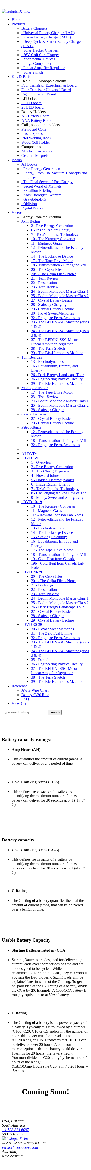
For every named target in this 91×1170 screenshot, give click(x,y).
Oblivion (29, 204)
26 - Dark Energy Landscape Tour (57, 375)
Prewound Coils (33, 129)
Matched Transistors (36, 151)
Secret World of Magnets (41, 186)
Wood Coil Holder (35, 142)
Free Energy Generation (40, 169)
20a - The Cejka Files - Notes (53, 274)
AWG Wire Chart (34, 690)
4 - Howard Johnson (46, 475)
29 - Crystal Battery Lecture (52, 309)
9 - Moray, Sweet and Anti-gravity (57, 497)
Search (55, 712)
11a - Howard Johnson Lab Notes (57, 515)
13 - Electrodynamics (47, 361)
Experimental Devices (38, 59)
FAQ (25, 699)
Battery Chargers (34, 28)
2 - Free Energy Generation (52, 226)
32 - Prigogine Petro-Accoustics (55, 318)
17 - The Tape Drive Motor (52, 261)
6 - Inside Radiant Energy (50, 230)
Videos (17, 212)
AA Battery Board (35, 116)
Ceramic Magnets (34, 155)
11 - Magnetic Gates (46, 243)
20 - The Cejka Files (46, 269)
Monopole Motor (34, 388)
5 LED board (31, 103)
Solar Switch (32, 72)
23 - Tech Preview (45, 594)
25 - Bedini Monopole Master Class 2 (60, 296)
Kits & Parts (21, 77)
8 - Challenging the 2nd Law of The (58, 493)
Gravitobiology (34, 199)
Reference (19, 686)
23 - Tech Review (44, 287)
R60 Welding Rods (36, 138)
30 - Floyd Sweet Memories (52, 313)
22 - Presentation (44, 283)
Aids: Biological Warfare (41, 195)
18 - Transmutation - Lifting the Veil (58, 265)
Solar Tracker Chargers (40, 50)
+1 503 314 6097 (15, 1130)
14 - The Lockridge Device (52, 256)
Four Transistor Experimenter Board (49, 85)
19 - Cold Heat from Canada (53, 559)
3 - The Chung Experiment (51, 471)
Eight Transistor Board (38, 94)
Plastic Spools (32, 134)
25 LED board (32, 107)
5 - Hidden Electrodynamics (52, 480)
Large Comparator (36, 63)
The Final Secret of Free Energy (47, 182)
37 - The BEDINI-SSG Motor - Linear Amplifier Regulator (55, 342)
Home (16, 20)
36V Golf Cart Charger (40, 55)
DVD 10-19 (31, 502)
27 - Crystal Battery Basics (51, 300)
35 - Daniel (39, 660)
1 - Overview (41, 462)
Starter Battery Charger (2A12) (46, 37)
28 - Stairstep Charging (48, 304)
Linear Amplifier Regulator (43, 68)
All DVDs (29, 454)
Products (18, 24)
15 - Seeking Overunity (49, 537)
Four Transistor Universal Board (46, 90)
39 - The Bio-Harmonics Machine (57, 353)
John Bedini (30, 221)
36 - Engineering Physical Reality (57, 379)
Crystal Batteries (34, 414)
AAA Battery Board (36, 120)
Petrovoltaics (31, 427)
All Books (29, 164)
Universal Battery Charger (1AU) (48, 33)
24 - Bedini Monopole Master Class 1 (60, 291)
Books (17, 160)
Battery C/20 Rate (35, 695)
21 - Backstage (42, 585)
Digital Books (32, 208)
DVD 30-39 (31, 625)
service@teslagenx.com (20, 1147)
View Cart (20, 703)
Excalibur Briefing (36, 191)
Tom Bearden (31, 357)
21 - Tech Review (44, 278)
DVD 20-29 (31, 572)
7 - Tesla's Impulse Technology (55, 234)
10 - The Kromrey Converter (53, 239)
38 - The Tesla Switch (48, 348)
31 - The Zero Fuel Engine (51, 633)
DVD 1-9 (29, 458)
